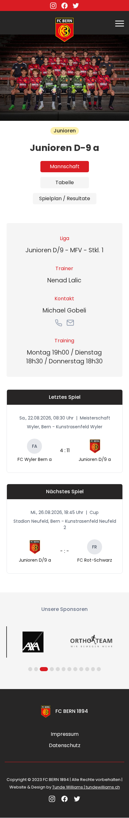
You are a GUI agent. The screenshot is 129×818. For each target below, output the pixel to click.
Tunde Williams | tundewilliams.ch (86, 787)
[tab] (64, 166)
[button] (119, 23)
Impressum (65, 734)
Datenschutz (64, 745)
